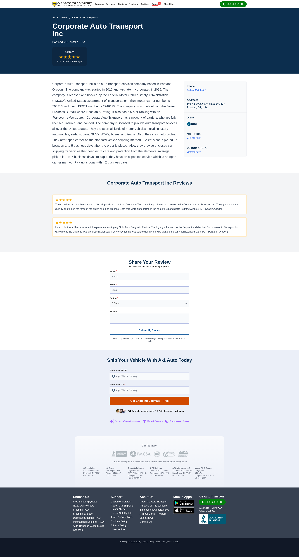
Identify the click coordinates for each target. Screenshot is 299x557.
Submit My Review (149, 330)
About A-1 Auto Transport (153, 501)
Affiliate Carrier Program (153, 513)
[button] (233, 4)
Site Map (78, 530)
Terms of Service (180, 339)
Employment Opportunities (154, 509)
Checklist (169, 4)
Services (105, 4)
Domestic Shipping (84, 517)
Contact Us (146, 522)
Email (113, 284)
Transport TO (117, 384)
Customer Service (121, 501)
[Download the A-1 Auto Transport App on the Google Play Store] (183, 503)
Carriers (63, 18)
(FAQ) (98, 517)
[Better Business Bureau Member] (212, 519)
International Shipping (85, 522)
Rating (114, 298)
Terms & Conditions (121, 517)
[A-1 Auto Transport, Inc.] (72, 4)
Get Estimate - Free (149, 400)
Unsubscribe (118, 529)
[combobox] (149, 376)
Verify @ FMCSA (194, 138)
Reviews (128, 4)
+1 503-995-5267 (196, 90)
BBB (194, 123)
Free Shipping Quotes (85, 501)
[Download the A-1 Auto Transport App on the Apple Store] (183, 510)
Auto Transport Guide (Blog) (88, 526)
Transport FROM (119, 370)
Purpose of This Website (153, 505)
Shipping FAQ (81, 509)
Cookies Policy (119, 521)
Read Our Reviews (83, 505)
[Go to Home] (53, 17)
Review (114, 311)
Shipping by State (83, 513)
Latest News (146, 517)
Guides (145, 4)
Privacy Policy (163, 339)
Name (113, 271)
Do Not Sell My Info (121, 513)
